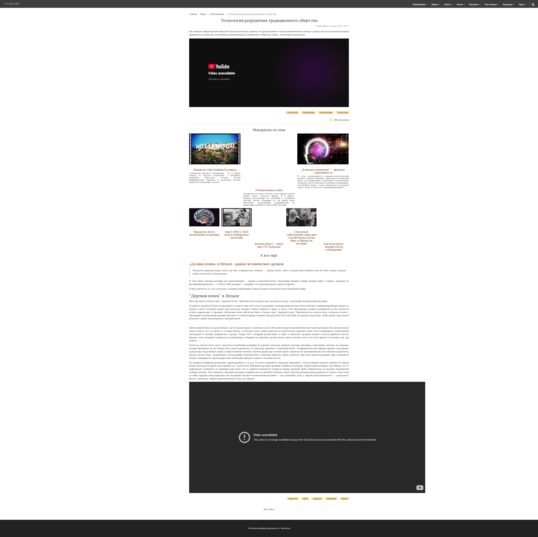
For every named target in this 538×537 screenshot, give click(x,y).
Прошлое (474, 4)
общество (293, 499)
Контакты (285, 528)
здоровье (317, 499)
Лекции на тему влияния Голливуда (214, 169)
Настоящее (491, 4)
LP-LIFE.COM (12, 3)
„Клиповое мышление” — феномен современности (323, 171)
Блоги (460, 4)
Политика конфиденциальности (263, 528)
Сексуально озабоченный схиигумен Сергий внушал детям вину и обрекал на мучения (301, 237)
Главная (193, 14)
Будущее (508, 4)
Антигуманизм (216, 14)
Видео (435, 4)
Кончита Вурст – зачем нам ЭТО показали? (269, 245)
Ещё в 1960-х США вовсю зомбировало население (236, 234)
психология (343, 113)
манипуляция (308, 113)
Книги (447, 4)
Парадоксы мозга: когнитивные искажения (204, 233)
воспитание (292, 113)
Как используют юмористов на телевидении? (334, 246)
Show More (269, 509)
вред (305, 499)
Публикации (419, 4)
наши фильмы (326, 113)
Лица (522, 4)
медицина (331, 499)
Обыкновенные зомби (268, 190)
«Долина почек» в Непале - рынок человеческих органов (236, 264)
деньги (345, 499)
